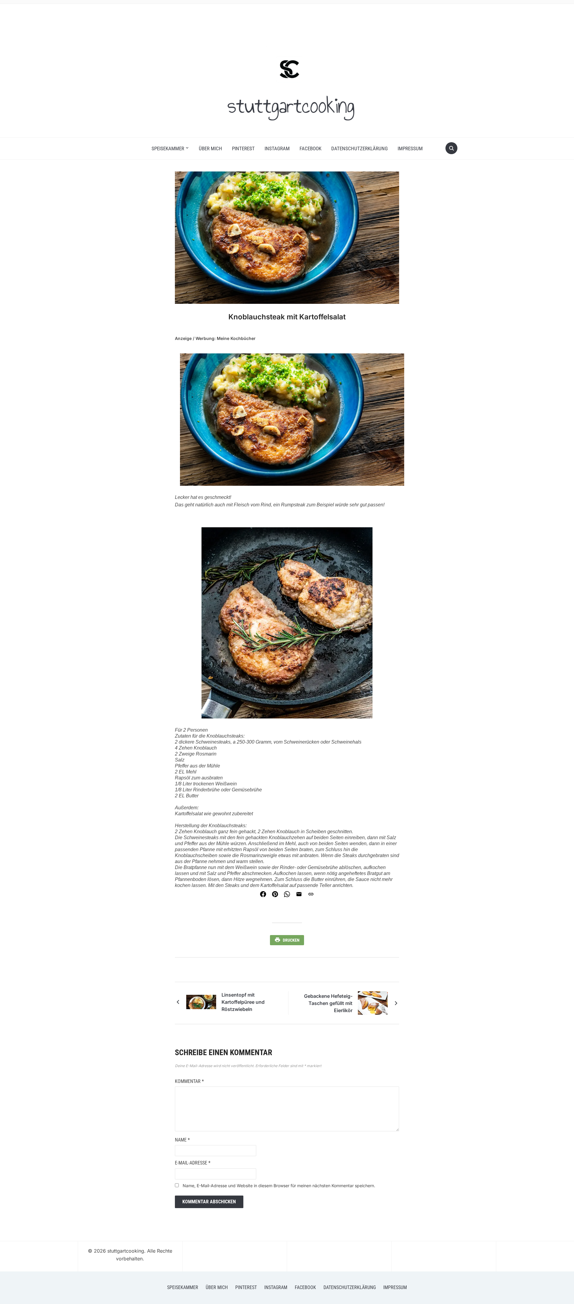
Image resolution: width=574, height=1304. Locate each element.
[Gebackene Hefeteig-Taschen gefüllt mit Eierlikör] (372, 1002)
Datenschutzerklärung (359, 148)
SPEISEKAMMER (168, 148)
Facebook (310, 148)
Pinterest (243, 148)
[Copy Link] (310, 894)
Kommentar (189, 1081)
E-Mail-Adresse (192, 1163)
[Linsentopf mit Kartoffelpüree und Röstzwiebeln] (201, 1001)
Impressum (410, 148)
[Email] (298, 894)
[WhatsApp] (287, 894)
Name (182, 1140)
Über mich (210, 148)
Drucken (291, 940)
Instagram (277, 148)
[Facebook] (263, 894)
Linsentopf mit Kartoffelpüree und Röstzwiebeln (243, 1002)
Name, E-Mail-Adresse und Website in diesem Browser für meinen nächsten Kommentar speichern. (279, 1185)
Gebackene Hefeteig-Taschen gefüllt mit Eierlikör (328, 1003)
